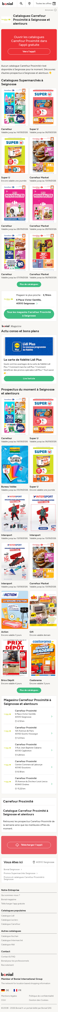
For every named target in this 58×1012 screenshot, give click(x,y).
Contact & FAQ (8, 956)
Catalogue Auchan (9, 936)
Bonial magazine (8, 899)
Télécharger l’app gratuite (13, 903)
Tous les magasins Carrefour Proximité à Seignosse (29, 314)
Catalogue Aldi (8, 944)
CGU (3, 1000)
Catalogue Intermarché (12, 940)
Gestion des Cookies (38, 1000)
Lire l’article (29, 378)
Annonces (49, 10)
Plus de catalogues (29, 284)
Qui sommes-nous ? (10, 895)
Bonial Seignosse (12, 869)
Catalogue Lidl (7, 915)
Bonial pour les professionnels (15, 961)
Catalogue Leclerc (9, 920)
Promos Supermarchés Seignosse (19, 873)
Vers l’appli (29, 51)
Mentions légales (9, 996)
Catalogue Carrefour (10, 924)
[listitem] (14, 111)
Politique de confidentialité (41, 996)
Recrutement (7, 965)
